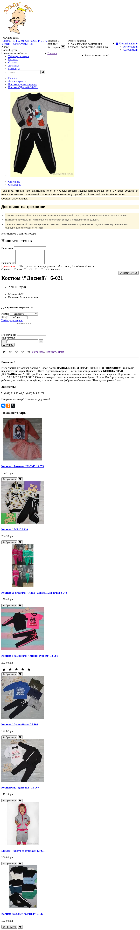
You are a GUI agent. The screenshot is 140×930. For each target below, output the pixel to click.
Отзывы (13, 62)
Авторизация (130, 49)
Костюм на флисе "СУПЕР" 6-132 (22, 913)
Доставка (13, 65)
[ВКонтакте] (3, 406)
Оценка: (6, 269)
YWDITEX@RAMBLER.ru (17, 43)
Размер (5, 313)
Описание (14, 181)
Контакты (14, 68)
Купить (9, 345)
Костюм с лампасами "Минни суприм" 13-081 (29, 655)
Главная (52, 53)
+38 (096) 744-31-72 (36, 40)
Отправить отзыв (128, 273)
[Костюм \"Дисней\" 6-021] (42, 175)
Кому (4, 317)
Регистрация (130, 46)
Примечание (8, 334)
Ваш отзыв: (8, 263)
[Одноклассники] (8, 406)
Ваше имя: (7, 248)
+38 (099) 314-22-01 (12, 40)
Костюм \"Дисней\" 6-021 (23, 87)
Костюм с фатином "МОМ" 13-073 (22, 466)
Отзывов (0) (15, 184)
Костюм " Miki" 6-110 (14, 529)
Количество (8, 337)
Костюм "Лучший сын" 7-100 (19, 724)
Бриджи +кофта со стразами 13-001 (23, 850)
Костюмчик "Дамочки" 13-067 (20, 787)
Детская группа (17, 81)
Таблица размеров (18, 56)
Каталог (13, 59)
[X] (13, 406)
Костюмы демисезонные (22, 84)
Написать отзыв (55, 351)
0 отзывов (38, 351)
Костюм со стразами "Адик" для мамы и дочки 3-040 (34, 592)
